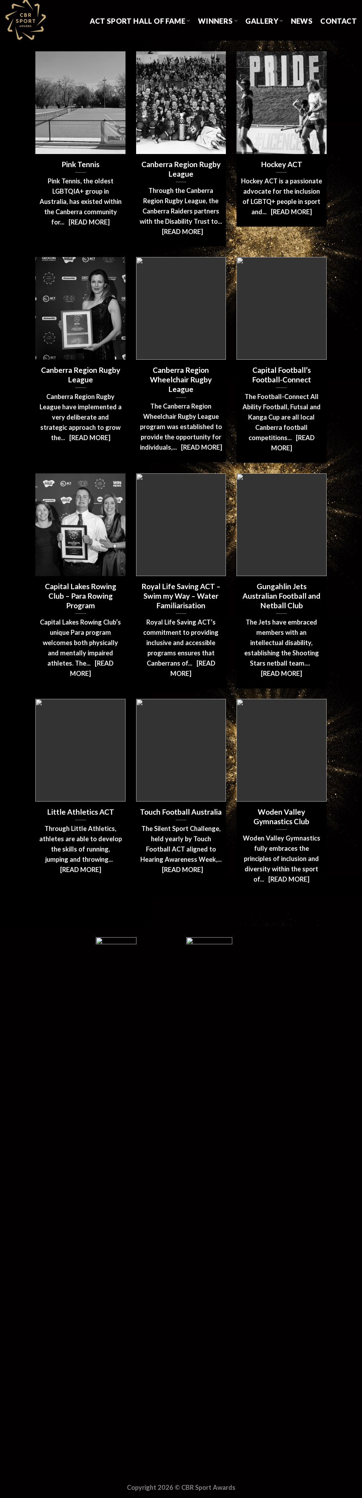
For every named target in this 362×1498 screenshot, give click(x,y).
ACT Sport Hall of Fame (137, 21)
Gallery (261, 21)
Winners (215, 21)
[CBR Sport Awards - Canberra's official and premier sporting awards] (40, 20)
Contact (338, 21)
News (302, 21)
